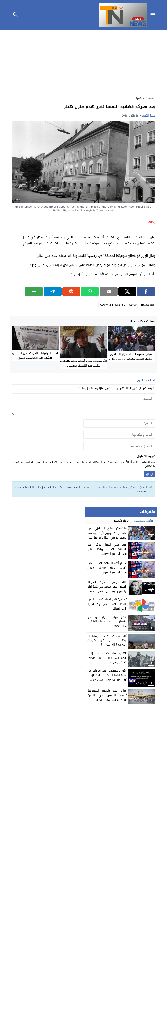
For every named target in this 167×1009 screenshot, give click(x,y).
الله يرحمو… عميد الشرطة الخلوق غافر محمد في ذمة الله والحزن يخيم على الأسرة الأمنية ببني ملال (107, 589)
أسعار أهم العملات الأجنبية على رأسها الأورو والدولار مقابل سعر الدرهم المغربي (107, 568)
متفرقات (137, 98)
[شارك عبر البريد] (108, 291)
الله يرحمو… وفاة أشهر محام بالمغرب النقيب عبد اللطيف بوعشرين (83, 363)
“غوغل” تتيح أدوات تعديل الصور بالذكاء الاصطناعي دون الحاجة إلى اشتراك (107, 604)
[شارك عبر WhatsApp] (90, 291)
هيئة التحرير (148, 115)
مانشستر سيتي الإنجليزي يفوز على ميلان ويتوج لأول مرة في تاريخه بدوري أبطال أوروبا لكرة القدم (107, 535)
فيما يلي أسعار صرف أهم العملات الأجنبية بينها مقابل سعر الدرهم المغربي (107, 549)
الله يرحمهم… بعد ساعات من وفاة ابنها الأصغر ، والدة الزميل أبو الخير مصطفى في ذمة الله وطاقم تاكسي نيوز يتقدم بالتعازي (107, 680)
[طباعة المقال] (34, 291)
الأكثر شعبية (121, 520)
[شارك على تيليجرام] (52, 291)
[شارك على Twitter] (127, 291)
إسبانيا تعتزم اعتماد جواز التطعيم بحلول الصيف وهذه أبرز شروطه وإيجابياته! (132, 359)
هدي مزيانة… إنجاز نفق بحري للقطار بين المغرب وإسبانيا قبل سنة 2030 (107, 621)
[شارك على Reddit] (71, 291)
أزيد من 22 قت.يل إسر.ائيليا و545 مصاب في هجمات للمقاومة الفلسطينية (107, 640)
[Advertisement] (83, 62)
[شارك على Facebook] (146, 291)
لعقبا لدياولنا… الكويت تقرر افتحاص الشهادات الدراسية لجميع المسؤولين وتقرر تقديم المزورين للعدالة (35, 360)
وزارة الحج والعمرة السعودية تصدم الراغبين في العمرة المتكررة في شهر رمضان (107, 695)
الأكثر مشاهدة (143, 520)
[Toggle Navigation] (153, 15)
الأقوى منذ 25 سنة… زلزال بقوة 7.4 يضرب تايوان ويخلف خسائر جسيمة (107, 658)
